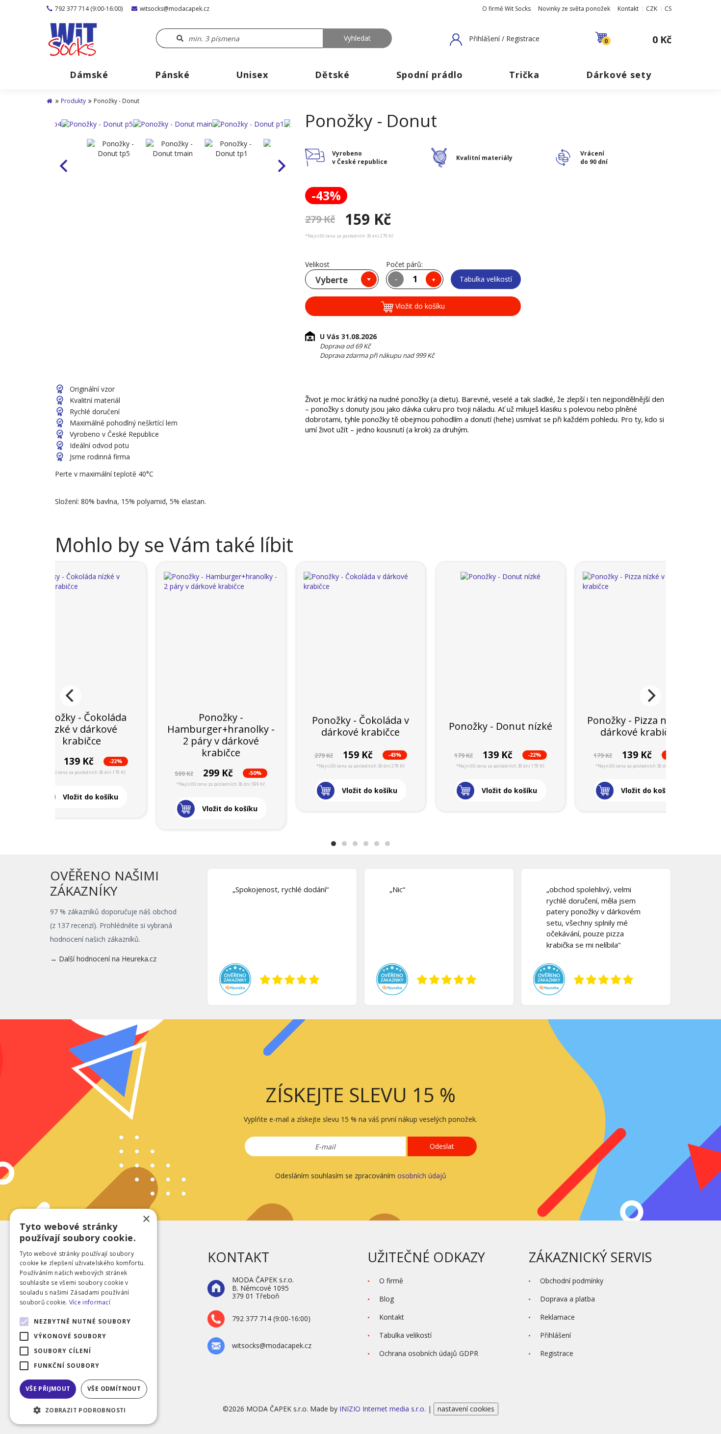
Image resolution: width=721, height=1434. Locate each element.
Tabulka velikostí (486, 279)
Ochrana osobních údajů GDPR (428, 1353)
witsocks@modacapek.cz (174, 8)
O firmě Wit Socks (506, 8)
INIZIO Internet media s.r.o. (383, 1408)
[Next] (650, 696)
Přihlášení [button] (555, 1335)
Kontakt (628, 8)
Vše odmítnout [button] (114, 1388)
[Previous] (70, 696)
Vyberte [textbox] (331, 280)
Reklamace (557, 1317)
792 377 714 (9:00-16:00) (89, 8)
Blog (386, 1298)
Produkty (73, 101)
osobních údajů (421, 1175)
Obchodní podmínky (571, 1280)
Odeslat (442, 1146)
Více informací (89, 1302)
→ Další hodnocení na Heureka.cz (103, 958)
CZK (651, 8)
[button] (495, 39)
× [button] (146, 1219)
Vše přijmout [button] (48, 1388)
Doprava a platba (567, 1298)
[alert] (83, 1316)
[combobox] (342, 279)
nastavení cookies (466, 1408)
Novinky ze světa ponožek (574, 8)
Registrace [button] (556, 1353)
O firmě (391, 1280)
